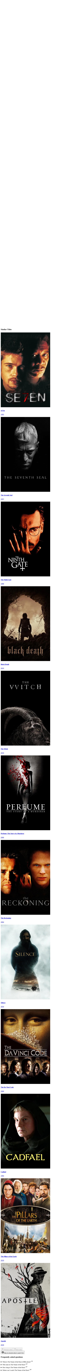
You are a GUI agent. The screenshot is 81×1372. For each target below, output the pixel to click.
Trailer (6, 122)
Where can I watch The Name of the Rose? (15, 1370)
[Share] (3, 107)
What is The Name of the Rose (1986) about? (16, 1362)
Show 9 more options (10, 210)
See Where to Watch (7, 260)
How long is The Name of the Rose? (13, 1367)
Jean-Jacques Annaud (20, 118)
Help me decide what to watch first (14, 1353)
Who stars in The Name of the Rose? (13, 1365)
